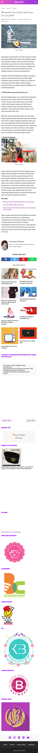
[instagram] (14, 738)
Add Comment (4, 21)
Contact (12, 744)
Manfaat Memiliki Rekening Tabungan (28, 300)
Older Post (31, 420)
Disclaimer (31, 744)
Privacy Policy (21, 744)
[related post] (9, 274)
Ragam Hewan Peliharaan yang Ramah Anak (9, 282)
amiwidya (19, 2)
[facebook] (5, 259)
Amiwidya (20, 438)
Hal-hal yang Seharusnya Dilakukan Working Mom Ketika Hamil (8, 302)
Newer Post (6, 420)
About (5, 744)
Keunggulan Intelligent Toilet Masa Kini (27, 317)
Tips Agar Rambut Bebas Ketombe (13, 205)
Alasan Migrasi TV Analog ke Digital (9, 347)
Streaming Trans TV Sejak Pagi (27, 341)
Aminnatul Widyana (11, 19)
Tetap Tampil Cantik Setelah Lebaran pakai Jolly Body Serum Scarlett (19, 208)
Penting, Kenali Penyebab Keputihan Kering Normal (18, 202)
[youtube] (28, 738)
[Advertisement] (19, 490)
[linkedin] (23, 738)
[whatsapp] (32, 259)
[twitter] (14, 259)
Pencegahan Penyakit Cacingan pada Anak (26, 282)
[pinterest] (23, 259)
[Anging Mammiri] (8, 625)
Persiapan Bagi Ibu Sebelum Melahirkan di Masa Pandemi (9, 322)
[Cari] (36, 2)
